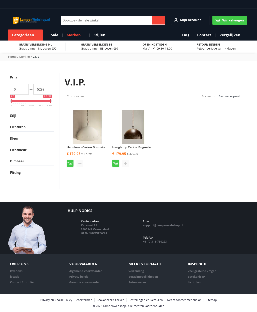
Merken (25, 57)
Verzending (136, 271)
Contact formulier (22, 282)
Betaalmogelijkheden (143, 276)
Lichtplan (194, 282)
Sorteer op (209, 96)
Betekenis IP (196, 276)
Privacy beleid (79, 276)
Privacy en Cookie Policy (56, 300)
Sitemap (211, 300)
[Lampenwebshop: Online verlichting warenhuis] (31, 20)
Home (12, 57)
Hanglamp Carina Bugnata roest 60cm (140, 147)
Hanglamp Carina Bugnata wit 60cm (93, 147)
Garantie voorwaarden (84, 282)
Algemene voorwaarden (85, 271)
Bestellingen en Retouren (146, 300)
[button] (190, 20)
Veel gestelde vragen (202, 271)
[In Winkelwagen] (70, 163)
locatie (14, 276)
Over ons (16, 271)
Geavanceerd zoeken (110, 300)
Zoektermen (84, 300)
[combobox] (113, 20)
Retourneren (137, 282)
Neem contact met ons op (184, 300)
